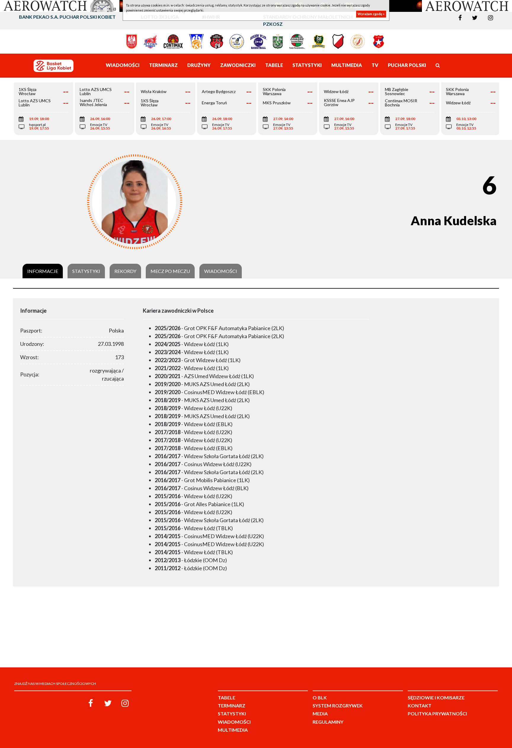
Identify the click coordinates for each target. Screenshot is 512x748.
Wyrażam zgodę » (371, 14)
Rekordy (125, 271)
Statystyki (86, 271)
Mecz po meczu (170, 271)
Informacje (42, 271)
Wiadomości (220, 271)
